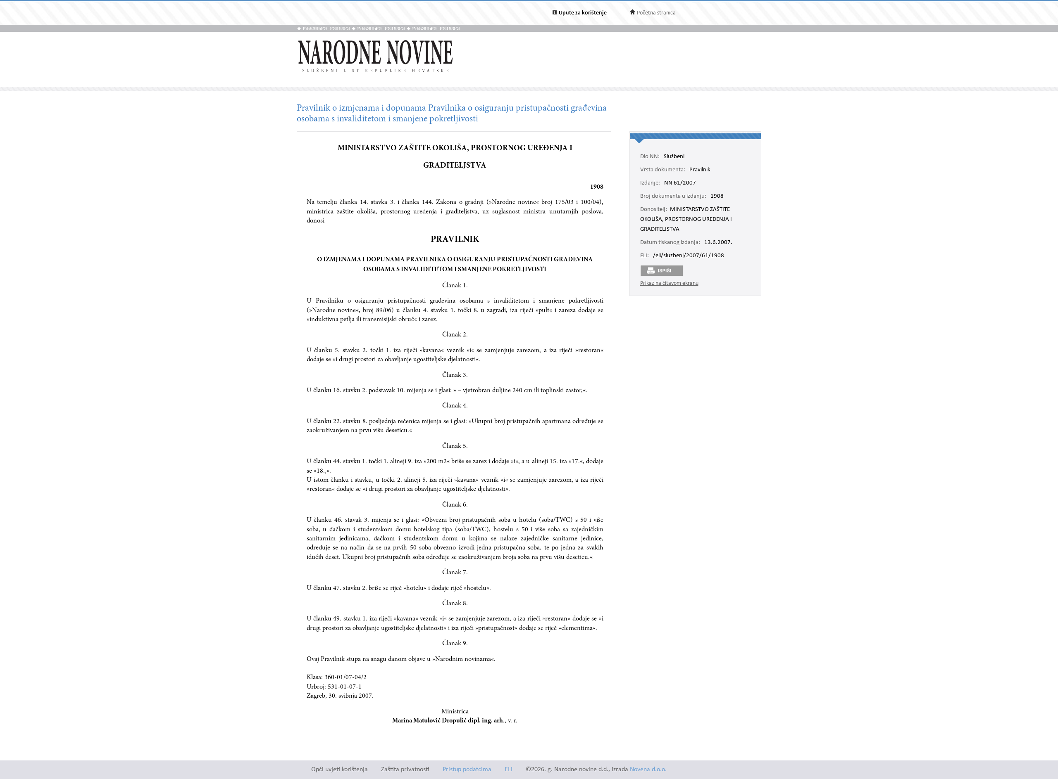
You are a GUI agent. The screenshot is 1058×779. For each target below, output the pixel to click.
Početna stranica (656, 13)
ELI (508, 769)
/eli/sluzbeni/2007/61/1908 (688, 256)
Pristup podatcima (467, 769)
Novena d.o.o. (648, 769)
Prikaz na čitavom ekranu (669, 283)
